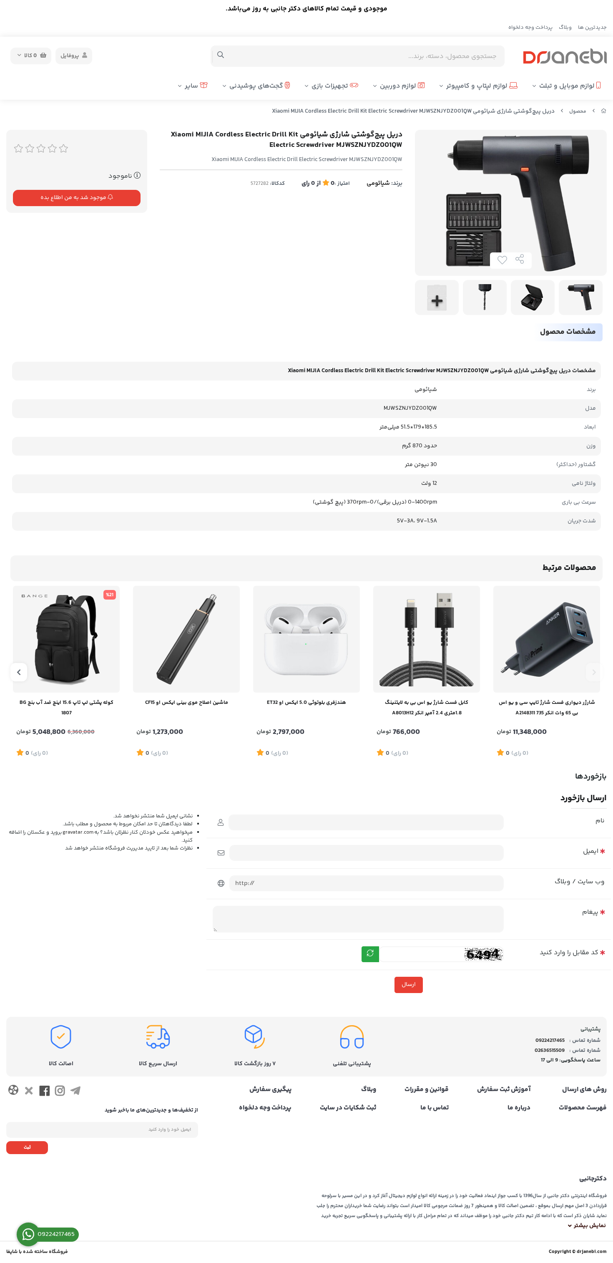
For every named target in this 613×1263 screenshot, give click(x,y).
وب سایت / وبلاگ (580, 882)
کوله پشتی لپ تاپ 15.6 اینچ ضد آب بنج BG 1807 (66, 707)
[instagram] (60, 1092)
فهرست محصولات (583, 1108)
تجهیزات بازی (331, 86)
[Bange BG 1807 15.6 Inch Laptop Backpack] (66, 639)
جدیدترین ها (592, 27)
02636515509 (550, 1050)
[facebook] (44, 1092)
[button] (594, 672)
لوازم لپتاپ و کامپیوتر (477, 86)
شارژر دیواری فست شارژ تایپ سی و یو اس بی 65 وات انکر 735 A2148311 (547, 707)
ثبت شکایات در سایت (348, 1108)
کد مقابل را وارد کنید (569, 953)
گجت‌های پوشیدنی (257, 86)
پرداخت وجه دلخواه (530, 27)
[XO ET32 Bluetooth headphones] (306, 639)
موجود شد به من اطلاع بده (74, 197)
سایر (192, 86)
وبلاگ (565, 27)
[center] (220, 56)
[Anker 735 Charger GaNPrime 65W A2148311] (546, 639)
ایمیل (590, 851)
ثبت (27, 1147)
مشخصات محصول (568, 332)
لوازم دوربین (399, 86)
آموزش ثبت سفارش (503, 1090)
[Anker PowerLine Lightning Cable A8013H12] (426, 639)
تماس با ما (434, 1108)
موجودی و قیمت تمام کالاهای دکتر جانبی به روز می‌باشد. (306, 9)
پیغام (590, 912)
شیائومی (378, 183)
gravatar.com (78, 832)
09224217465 (550, 1040)
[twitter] (28, 1092)
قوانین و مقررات (426, 1090)
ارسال (409, 984)
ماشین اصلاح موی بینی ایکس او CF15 (186, 702)
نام (600, 821)
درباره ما (518, 1108)
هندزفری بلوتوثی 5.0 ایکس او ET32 (306, 702)
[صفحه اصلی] (604, 112)
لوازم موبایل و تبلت (567, 86)
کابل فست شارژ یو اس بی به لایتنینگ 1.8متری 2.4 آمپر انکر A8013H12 (426, 707)
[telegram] (75, 1092)
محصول (577, 112)
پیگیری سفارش (270, 1090)
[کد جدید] (370, 954)
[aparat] (13, 1092)
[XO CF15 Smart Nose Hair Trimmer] (186, 639)
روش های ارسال (584, 1090)
